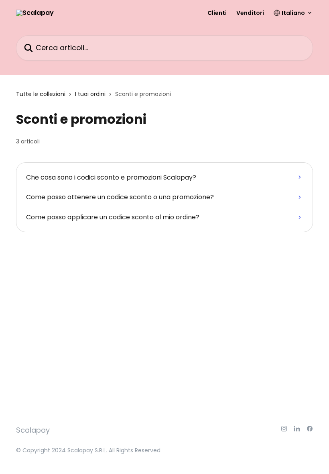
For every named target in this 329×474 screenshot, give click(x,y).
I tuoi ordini (90, 94)
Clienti (217, 13)
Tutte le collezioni (40, 94)
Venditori (250, 13)
